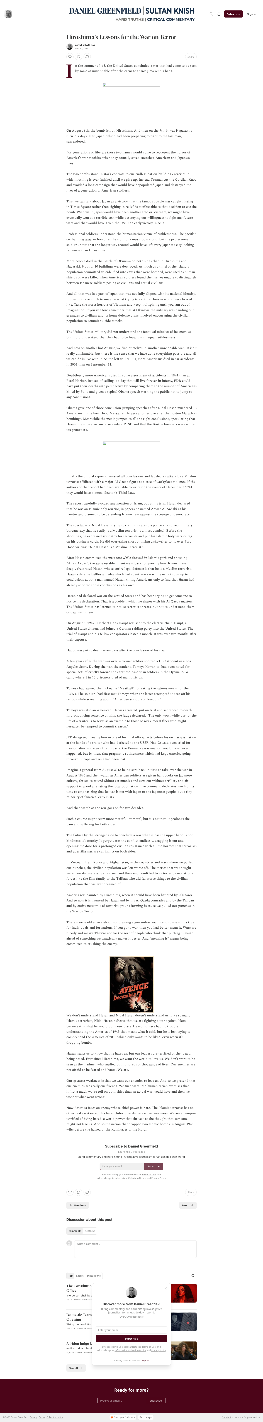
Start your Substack (124, 1417)
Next (185, 1205)
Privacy (33, 1417)
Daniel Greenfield (85, 45)
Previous (80, 1205)
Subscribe (233, 14)
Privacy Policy (158, 1350)
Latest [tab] (80, 1275)
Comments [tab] (75, 1231)
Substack (226, 1417)
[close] (166, 1288)
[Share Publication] (219, 14)
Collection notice (55, 1417)
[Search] (211, 14)
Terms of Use (149, 1346)
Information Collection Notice (130, 1350)
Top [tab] (71, 1275)
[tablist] (81, 1231)
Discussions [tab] (94, 1275)
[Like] (70, 56)
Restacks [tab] (90, 1231)
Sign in (252, 14)
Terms (42, 1417)
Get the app (146, 1417)
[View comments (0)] (78, 56)
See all (73, 1368)
